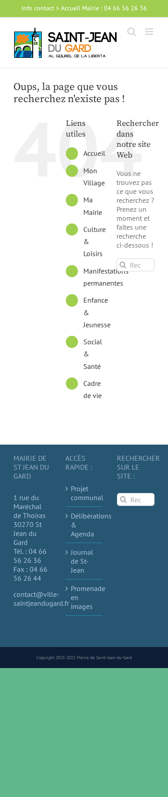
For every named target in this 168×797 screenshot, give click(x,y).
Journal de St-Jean (82, 561)
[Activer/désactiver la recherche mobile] (131, 31)
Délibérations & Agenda (85, 524)
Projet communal (85, 493)
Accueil (94, 153)
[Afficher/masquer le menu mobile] (150, 31)
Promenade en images (85, 597)
